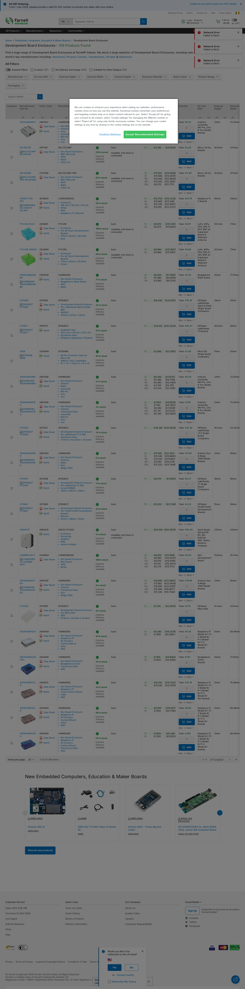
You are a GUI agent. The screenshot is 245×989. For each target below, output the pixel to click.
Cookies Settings (110, 134)
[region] (124, 121)
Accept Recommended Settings (145, 134)
